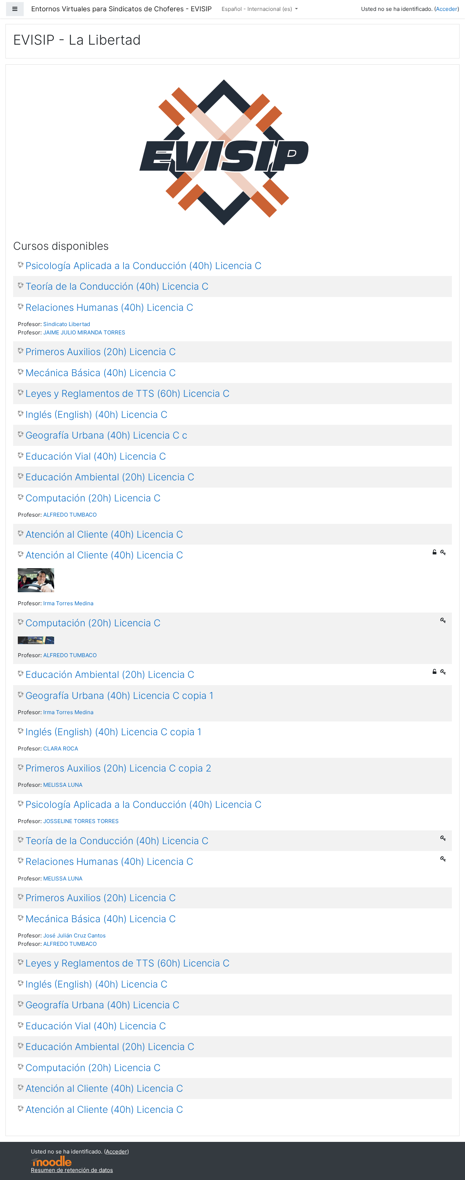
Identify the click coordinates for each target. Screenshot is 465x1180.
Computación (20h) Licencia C (93, 498)
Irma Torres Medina (68, 603)
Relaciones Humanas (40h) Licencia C (109, 307)
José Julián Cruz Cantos (74, 935)
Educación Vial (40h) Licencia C (95, 456)
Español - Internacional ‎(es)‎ (258, 8)
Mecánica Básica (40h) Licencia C (100, 372)
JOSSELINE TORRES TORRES (81, 821)
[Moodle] (51, 1160)
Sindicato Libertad (66, 324)
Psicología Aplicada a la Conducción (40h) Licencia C (143, 265)
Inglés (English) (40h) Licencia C (96, 414)
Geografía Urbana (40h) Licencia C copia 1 (119, 695)
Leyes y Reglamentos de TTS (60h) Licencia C (127, 393)
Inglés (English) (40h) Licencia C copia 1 (113, 731)
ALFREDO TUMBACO (70, 514)
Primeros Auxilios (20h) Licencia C (100, 351)
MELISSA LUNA (62, 784)
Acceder (446, 8)
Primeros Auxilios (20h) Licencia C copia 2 (118, 768)
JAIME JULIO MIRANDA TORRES (84, 332)
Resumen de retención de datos (72, 1170)
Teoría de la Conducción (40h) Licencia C (117, 286)
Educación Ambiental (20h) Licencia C (109, 477)
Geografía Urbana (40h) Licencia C (102, 1004)
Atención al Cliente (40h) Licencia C (104, 534)
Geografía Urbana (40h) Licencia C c (106, 435)
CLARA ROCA (60, 748)
